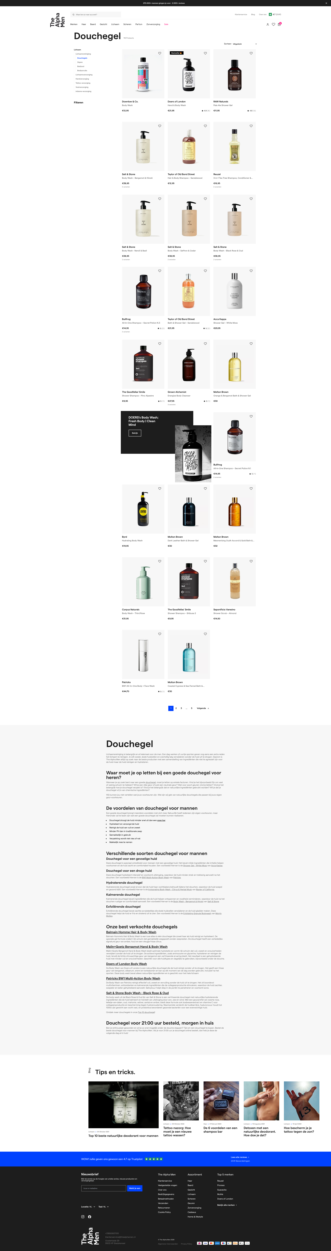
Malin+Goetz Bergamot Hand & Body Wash (137, 946)
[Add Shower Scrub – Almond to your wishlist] (251, 561)
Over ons (162, 1190)
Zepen (80, 62)
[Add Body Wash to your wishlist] (159, 53)
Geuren (191, 1203)
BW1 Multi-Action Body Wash (155, 878)
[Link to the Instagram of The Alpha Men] (82, 1216)
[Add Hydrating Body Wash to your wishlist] (159, 489)
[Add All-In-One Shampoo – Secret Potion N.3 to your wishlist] (159, 271)
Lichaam (77, 50)
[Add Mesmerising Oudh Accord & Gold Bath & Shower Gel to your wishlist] (251, 489)
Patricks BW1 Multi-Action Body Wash (133, 978)
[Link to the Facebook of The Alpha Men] (89, 1216)
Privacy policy (186, 1244)
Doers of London (225, 1199)
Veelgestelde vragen (167, 1185)
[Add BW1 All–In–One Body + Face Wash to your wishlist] (159, 634)
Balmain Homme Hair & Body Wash (131, 932)
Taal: (101, 1207)
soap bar (161, 820)
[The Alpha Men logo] (57, 20)
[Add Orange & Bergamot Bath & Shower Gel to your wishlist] (251, 344)
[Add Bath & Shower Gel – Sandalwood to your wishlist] (205, 271)
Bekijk (135, 433)
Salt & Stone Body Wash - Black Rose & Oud (137, 993)
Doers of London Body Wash (126, 964)
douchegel (151, 782)
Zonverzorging (194, 1208)
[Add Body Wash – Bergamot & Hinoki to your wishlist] (159, 126)
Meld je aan (134, 1188)
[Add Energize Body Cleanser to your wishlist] (205, 344)
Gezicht (191, 1190)
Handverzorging (82, 79)
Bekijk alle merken (226, 1205)
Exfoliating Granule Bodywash (197, 913)
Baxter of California (205, 890)
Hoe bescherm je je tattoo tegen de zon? (299, 1129)
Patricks (177, 878)
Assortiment (195, 1174)
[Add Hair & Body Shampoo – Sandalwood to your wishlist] (205, 126)
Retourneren (164, 1208)
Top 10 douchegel (146, 1012)
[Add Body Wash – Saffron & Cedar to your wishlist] (205, 199)
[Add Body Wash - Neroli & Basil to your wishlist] (159, 199)
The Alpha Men (167, 1174)
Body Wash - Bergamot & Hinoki (188, 902)
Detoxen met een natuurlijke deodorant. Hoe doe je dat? (260, 1131)
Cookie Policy (164, 1212)
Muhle (220, 1194)
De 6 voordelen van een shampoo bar (220, 1129)
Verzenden (163, 1203)
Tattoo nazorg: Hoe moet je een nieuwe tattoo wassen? (177, 1131)
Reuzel (220, 1181)
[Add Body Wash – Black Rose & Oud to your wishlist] (251, 199)
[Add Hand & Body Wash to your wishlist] (205, 53)
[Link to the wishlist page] (273, 24)
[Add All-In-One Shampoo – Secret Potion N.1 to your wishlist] (251, 416)
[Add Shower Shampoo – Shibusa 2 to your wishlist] (205, 561)
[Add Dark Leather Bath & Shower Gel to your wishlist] (205, 489)
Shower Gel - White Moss (195, 866)
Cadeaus (192, 1212)
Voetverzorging (82, 87)
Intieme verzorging (83, 91)
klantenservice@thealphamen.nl (120, 1237)
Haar (205, 1124)
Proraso (221, 1185)
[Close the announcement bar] (326, 3)
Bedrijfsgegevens (166, 1194)
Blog (89, 1070)
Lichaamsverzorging (84, 75)
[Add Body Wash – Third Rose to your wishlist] (159, 561)
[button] (95, 49)
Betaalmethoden (166, 1199)
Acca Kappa (216, 866)
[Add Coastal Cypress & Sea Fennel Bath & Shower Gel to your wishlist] (205, 634)
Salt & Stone (213, 902)
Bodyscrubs (82, 70)
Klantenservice (165, 1181)
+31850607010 (112, 1233)
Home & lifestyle (195, 1217)
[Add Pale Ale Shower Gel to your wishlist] (251, 53)
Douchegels (82, 58)
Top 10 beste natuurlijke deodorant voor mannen (123, 1135)
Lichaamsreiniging (83, 54)
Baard (190, 1185)
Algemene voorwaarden (168, 1244)
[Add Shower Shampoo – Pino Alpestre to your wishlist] (159, 344)
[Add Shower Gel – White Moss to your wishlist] (251, 271)
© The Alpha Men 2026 (166, 1240)
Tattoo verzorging (83, 83)
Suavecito (222, 1190)
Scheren (192, 1199)
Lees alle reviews (239, 1157)
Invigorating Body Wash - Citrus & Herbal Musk (170, 890)
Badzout (80, 66)
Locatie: (85, 1207)
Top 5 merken (225, 1174)
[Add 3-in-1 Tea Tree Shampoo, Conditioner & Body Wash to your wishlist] (251, 126)
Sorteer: (228, 44)
